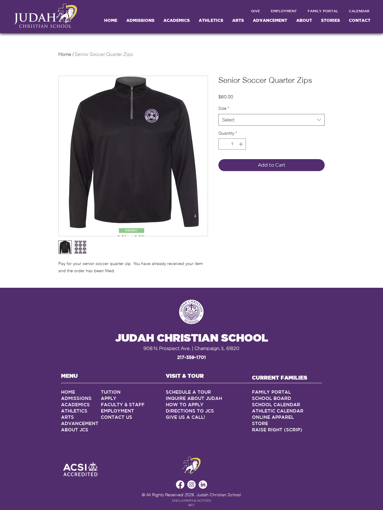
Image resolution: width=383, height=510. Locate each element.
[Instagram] (191, 484)
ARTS (67, 417)
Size (223, 108)
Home (64, 54)
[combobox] (271, 120)
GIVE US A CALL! (185, 417)
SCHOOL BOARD (271, 398)
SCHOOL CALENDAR (276, 404)
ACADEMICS (75, 404)
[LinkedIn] (203, 484)
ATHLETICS (74, 410)
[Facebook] (180, 484)
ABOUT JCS (75, 429)
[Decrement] (223, 144)
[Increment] (241, 144)
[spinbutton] (232, 144)
